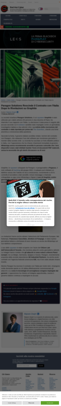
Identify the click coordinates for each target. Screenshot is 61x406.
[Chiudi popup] (52, 182)
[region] (30, 398)
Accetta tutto (50, 403)
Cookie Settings (12, 403)
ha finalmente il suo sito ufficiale (25, 208)
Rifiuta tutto (31, 403)
